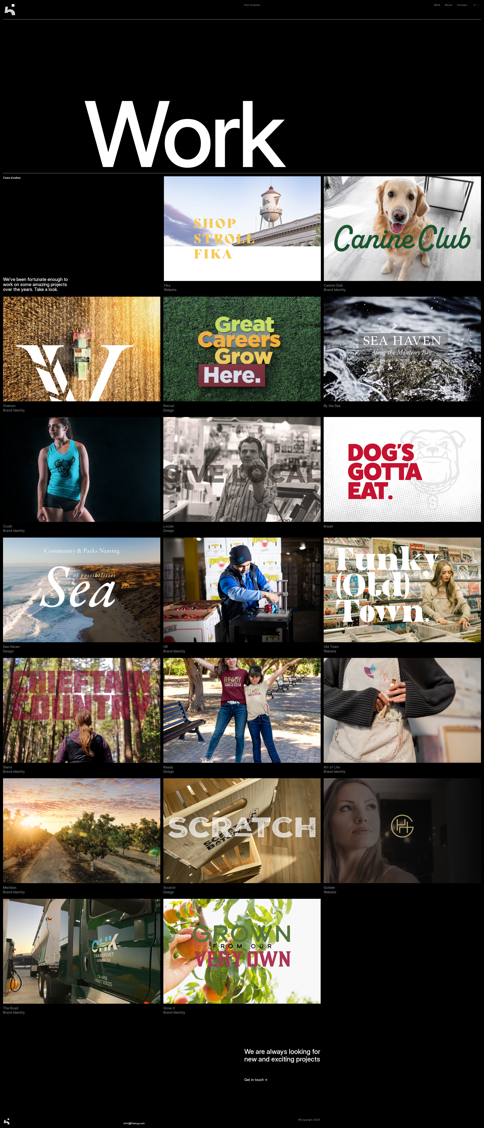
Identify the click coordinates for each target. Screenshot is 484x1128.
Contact (462, 4)
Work (437, 4)
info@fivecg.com (134, 1123)
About (448, 4)
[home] (13, 9)
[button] (476, 5)
